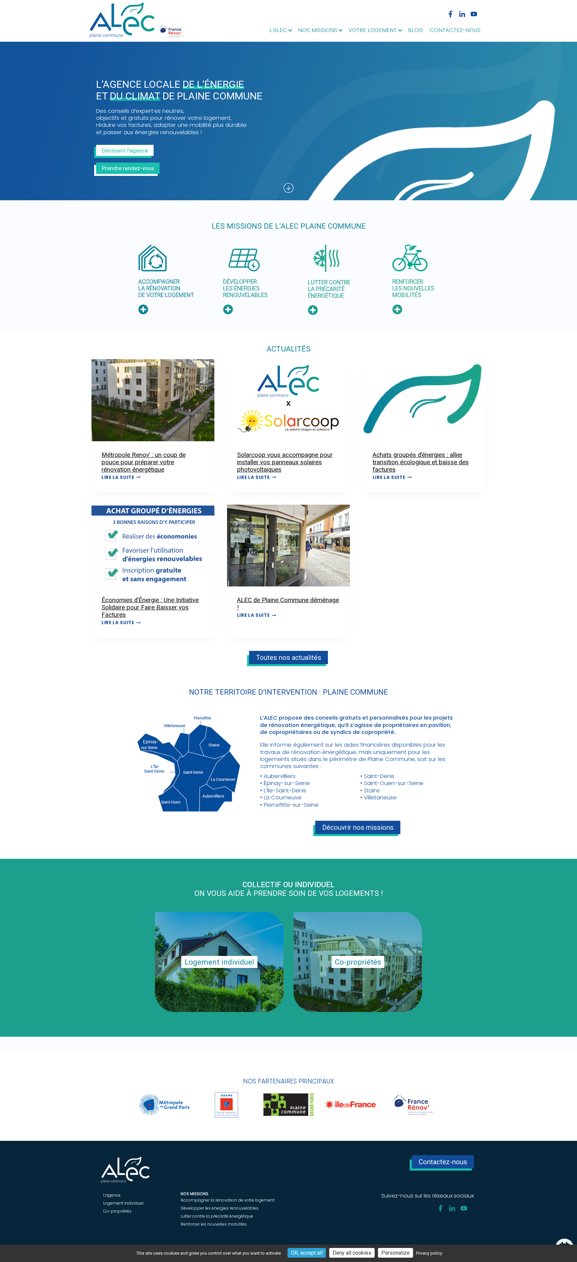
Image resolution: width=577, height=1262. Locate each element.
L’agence (112, 1195)
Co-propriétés (117, 1211)
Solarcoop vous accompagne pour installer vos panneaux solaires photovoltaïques (285, 462)
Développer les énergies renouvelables (219, 1208)
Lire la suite (121, 477)
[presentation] (152, 400)
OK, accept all (307, 1253)
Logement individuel (123, 1203)
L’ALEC (278, 30)
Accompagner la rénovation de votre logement (227, 1200)
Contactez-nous (455, 30)
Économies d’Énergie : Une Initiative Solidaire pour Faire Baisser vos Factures (150, 607)
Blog (415, 30)
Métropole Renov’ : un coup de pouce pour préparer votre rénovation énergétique (144, 462)
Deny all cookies (352, 1253)
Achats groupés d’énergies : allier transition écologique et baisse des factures (421, 462)
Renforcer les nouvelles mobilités (214, 1224)
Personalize (395, 1253)
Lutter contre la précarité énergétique (217, 1216)
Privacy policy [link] (429, 1253)
